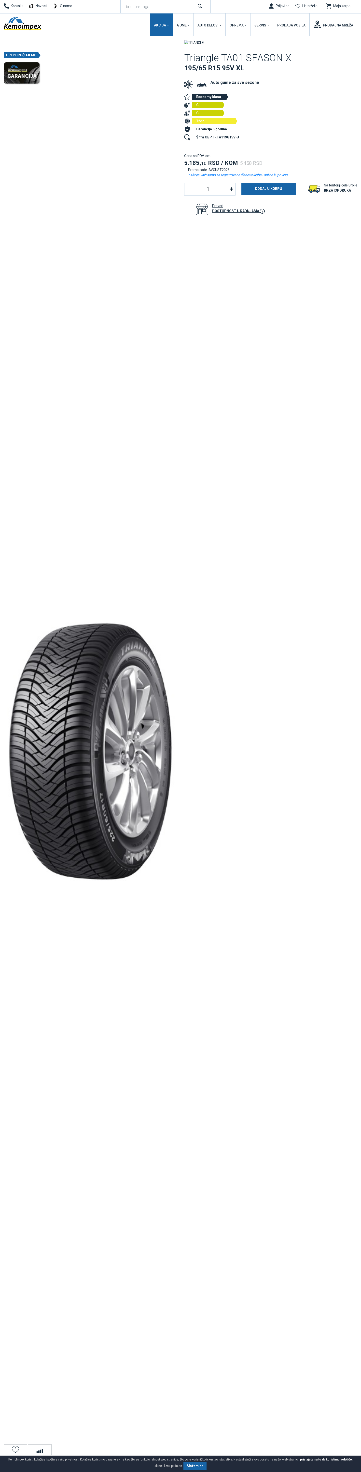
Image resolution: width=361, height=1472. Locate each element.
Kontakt (17, 6)
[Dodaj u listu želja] (15, 1449)
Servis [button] (260, 25)
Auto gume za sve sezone (234, 82)
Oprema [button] (237, 25)
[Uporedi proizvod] (40, 1449)
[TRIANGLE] (194, 42)
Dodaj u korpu (268, 189)
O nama (66, 6)
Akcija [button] (160, 25)
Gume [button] (182, 25)
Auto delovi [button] (208, 25)
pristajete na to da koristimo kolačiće (326, 1459)
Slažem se (195, 1466)
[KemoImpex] (23, 23)
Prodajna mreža (338, 25)
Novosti (41, 6)
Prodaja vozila (291, 25)
